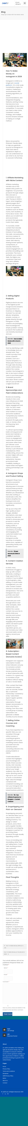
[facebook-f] (3, 1094)
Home (4, 1066)
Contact (5, 1083)
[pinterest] (8, 1094)
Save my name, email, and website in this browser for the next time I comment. (14, 1009)
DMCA (4, 1078)
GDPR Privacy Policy (8, 1076)
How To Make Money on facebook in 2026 (14, 953)
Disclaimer (5, 1073)
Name (6, 968)
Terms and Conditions (9, 1071)
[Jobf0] (5, 2)
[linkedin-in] (5, 1094)
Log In (17, 2)
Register (19, 4)
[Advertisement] (14, 38)
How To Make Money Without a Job (13, 947)
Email (6, 974)
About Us (5, 1080)
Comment (6, 982)
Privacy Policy (6, 1069)
